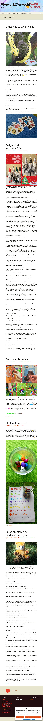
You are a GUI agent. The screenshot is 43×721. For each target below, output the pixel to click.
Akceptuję (20, 717)
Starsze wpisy (12, 690)
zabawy (22, 361)
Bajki (14, 537)
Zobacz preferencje (37, 717)
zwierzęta (7, 538)
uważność (22, 425)
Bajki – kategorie (16, 13)
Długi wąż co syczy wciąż (20, 26)
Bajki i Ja (14, 150)
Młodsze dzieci (20, 537)
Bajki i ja (2, 13)
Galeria (30, 13)
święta (27, 150)
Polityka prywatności (32, 719)
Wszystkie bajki (8, 13)
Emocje (18, 29)
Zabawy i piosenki (24, 13)
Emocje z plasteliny (17, 359)
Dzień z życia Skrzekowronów (6, 710)
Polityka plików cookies (26, 719)
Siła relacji (3, 699)
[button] (40, 708)
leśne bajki (33, 537)
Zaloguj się (31, 699)
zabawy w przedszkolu (27, 361)
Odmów (28, 717)
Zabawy (13, 29)
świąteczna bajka (23, 150)
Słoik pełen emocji (16, 423)
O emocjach (25, 537)
